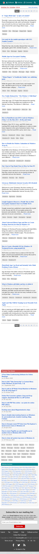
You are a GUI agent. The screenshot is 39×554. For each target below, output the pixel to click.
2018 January (13, 493)
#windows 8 (12, 135)
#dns (17, 138)
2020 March (23, 502)
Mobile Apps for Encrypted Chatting (14, 56)
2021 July (31, 502)
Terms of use (9, 540)
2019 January (13, 499)
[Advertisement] (19, 348)
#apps (27, 71)
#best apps (15, 31)
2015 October (14, 478)
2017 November (25, 491)
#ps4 (19, 454)
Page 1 (17, 11)
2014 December (18, 473)
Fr (28, 540)
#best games (8, 454)
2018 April (32, 493)
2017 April (24, 488)
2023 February (5, 504)
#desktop (30, 238)
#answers (21, 177)
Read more (33, 48)
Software (11, 2)
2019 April (7, 500)
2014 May (11, 469)
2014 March (26, 467)
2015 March (16, 475)
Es (34, 540)
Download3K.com (21, 538)
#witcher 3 (5, 112)
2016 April (7, 482)
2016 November (7, 486)
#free (3, 451)
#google (29, 217)
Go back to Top (20, 549)
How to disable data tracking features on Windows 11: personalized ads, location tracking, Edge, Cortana (18, 417)
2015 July (15, 476)
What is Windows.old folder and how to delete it (17, 284)
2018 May (5, 495)
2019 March (33, 499)
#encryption (22, 217)
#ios (10, 31)
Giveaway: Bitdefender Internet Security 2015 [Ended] (19, 183)
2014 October (28, 471)
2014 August (5, 471)
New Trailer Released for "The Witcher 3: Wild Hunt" (19, 96)
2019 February (23, 499)
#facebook (17, 457)
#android (5, 31)
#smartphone (25, 454)
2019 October (13, 502)
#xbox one (24, 109)
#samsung (10, 457)
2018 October (16, 497)
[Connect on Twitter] (18, 545)
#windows (28, 135)
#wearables (15, 320)
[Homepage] (3, 2)
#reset (21, 138)
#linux (18, 135)
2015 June (7, 476)
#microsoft (8, 451)
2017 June (7, 489)
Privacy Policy (20, 540)
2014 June (20, 469)
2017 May (33, 488)
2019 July (23, 500)
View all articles (33, 7)
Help (22, 532)
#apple (15, 217)
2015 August (25, 476)
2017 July (16, 489)
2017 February (5, 488)
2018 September (6, 497)
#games (30, 31)
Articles (19, 2)
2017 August (26, 489)
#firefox (29, 457)
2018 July (21, 495)
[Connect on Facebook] (13, 545)
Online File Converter (20, 535)
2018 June (13, 495)
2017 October (13, 491)
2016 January (13, 480)
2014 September (16, 471)
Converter (29, 2)
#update (23, 457)
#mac (23, 135)
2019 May (15, 500)
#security (15, 71)
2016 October (31, 484)
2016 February (24, 480)
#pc (30, 109)
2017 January (29, 486)
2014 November (6, 473)
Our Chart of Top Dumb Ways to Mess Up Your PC (18, 166)
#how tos (5, 135)
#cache (13, 138)
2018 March (23, 493)
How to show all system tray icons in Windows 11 (18, 438)
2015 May (34, 475)
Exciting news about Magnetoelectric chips (16, 410)
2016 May (16, 482)
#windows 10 (6, 138)
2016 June (25, 482)
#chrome (33, 451)
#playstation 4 (16, 109)
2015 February (5, 475)
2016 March (34, 480)
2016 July (33, 482)
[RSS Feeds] (24, 545)
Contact (15, 532)
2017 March (16, 488)
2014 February (15, 467)
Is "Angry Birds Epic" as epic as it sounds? (16, 16)
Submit (3, 532)
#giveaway (12, 196)
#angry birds (23, 31)
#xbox (10, 460)
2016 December (18, 486)
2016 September (20, 484)
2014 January (5, 467)
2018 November (27, 497)
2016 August (9, 484)
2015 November (25, 478)
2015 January (28, 473)
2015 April (25, 475)
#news (4, 51)
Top (9, 532)
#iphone (4, 457)
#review (5, 34)
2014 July (29, 469)
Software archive (32, 532)
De (31, 540)
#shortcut (19, 238)
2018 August (30, 495)
